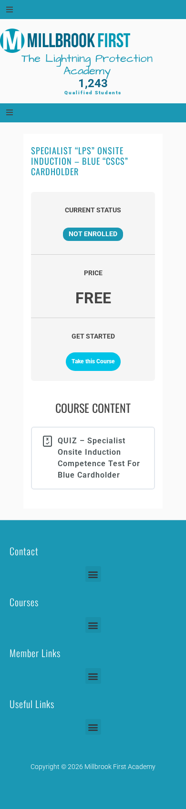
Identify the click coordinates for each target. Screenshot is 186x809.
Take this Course (93, 361)
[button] (93, 574)
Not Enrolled (93, 234)
